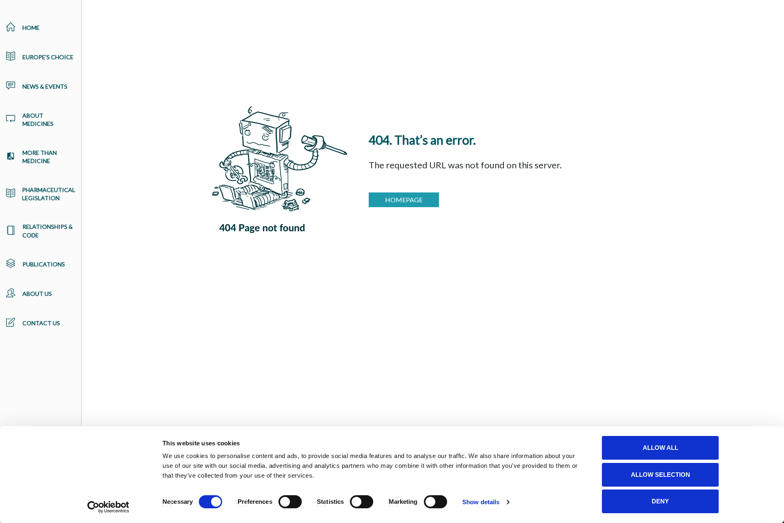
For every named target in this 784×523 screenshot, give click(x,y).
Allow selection (660, 474)
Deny (660, 501)
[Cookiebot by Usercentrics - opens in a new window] (108, 507)
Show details (480, 501)
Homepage (404, 199)
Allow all (660, 447)
